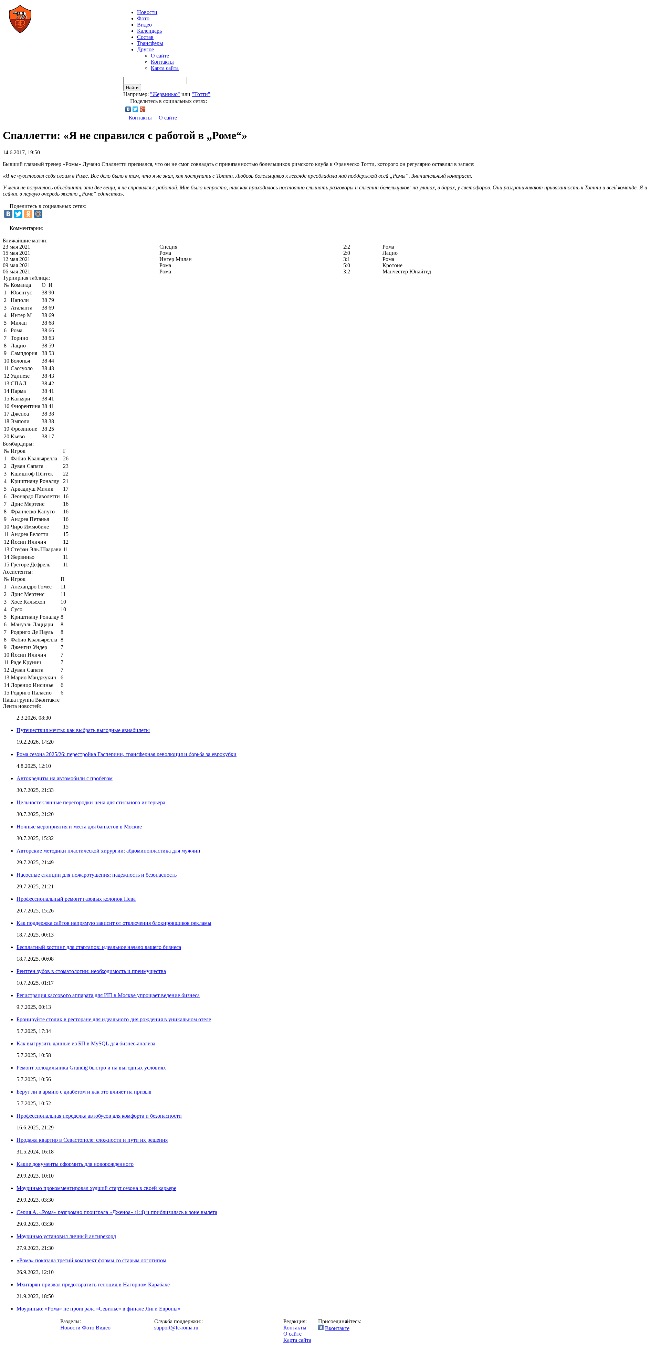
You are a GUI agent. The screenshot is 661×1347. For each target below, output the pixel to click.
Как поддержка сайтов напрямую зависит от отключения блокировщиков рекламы (114, 923)
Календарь (149, 31)
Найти (132, 87)
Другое (145, 49)
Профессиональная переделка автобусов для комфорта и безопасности (99, 1116)
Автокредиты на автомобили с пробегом (65, 778)
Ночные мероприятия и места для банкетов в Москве (79, 826)
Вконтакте (337, 1328)
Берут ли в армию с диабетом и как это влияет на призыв (84, 1092)
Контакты (162, 62)
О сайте (160, 56)
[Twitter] (135, 109)
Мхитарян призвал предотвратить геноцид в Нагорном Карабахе (93, 1284)
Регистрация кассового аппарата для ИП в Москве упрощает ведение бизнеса (108, 995)
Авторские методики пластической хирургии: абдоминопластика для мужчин (108, 851)
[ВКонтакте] (128, 109)
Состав (145, 37)
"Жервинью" (165, 94)
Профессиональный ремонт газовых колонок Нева (76, 899)
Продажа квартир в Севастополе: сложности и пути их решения (92, 1140)
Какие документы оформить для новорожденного (75, 1164)
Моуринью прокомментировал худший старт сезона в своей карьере (96, 1188)
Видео (144, 25)
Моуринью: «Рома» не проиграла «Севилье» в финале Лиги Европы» (98, 1309)
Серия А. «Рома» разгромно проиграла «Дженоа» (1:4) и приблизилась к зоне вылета (117, 1212)
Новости (70, 1327)
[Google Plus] (142, 109)
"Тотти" (201, 94)
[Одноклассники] (28, 214)
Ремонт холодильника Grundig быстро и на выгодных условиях (91, 1068)
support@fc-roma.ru (176, 1327)
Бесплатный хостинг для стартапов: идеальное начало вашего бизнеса (99, 947)
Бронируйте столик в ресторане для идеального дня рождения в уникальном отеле (114, 1019)
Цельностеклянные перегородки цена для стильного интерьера (91, 802)
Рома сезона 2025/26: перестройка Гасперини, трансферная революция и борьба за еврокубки (127, 754)
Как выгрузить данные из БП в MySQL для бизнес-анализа (86, 1043)
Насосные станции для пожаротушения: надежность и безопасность (97, 875)
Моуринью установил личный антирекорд (66, 1236)
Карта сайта (165, 68)
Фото (143, 18)
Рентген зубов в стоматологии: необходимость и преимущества (91, 971)
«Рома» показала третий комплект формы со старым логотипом (91, 1260)
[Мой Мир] (38, 214)
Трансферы (150, 43)
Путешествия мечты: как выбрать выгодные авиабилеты (83, 730)
